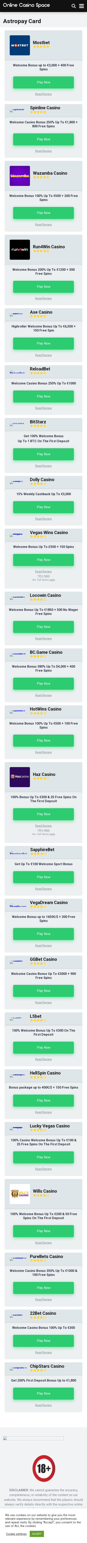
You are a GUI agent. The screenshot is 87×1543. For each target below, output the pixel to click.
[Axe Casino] (16, 313)
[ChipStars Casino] (16, 1367)
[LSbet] (13, 1017)
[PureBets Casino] (16, 1257)
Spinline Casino (45, 107)
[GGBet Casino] (16, 960)
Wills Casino (45, 1191)
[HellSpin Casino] (16, 1074)
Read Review (43, 94)
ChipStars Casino (47, 1366)
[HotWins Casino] (16, 710)
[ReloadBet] (16, 373)
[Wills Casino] (17, 1208)
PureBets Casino (46, 1256)
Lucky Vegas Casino (50, 1126)
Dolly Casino (42, 479)
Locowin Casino (45, 595)
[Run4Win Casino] (17, 264)
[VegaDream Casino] (16, 907)
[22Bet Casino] (16, 1314)
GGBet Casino (43, 959)
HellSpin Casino (45, 1073)
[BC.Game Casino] (16, 653)
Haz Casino (44, 774)
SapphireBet (42, 849)
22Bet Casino (43, 1313)
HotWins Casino (46, 709)
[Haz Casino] (17, 791)
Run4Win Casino (49, 246)
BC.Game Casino (46, 652)
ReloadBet (40, 369)
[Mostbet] (17, 59)
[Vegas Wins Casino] (16, 533)
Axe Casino (41, 312)
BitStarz (38, 422)
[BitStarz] (14, 423)
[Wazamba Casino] (17, 190)
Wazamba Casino (50, 173)
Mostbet (41, 42)
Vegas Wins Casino (49, 532)
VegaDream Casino (49, 902)
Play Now (43, 82)
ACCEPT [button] (36, 1533)
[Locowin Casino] (16, 596)
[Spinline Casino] (16, 109)
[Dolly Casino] (16, 481)
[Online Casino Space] (26, 5)
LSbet (35, 1016)
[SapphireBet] (16, 854)
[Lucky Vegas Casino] (16, 1127)
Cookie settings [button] (16, 1534)
